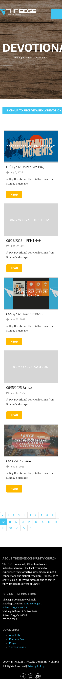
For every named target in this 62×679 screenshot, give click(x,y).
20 (10, 528)
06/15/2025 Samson (20, 387)
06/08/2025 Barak (18, 461)
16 (42, 521)
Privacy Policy (35, 666)
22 (23, 528)
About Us (14, 635)
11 (10, 521)
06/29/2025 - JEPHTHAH (23, 240)
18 (55, 521)
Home (17, 57)
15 (36, 521)
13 (22, 521)
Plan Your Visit (17, 639)
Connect (27, 57)
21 (17, 528)
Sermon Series (17, 647)
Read (14, 194)
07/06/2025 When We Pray (25, 167)
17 (49, 521)
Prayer (13, 643)
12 (16, 521)
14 (29, 521)
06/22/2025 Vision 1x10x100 (25, 314)
